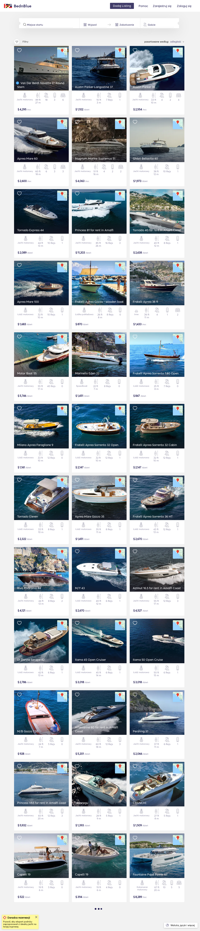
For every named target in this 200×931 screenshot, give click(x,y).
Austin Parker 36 (144, 87)
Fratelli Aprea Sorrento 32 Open (96, 445)
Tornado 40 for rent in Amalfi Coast (157, 230)
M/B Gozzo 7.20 (27, 731)
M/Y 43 (80, 588)
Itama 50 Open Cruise (148, 660)
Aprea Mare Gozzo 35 (89, 516)
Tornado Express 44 (30, 230)
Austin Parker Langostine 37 (94, 87)
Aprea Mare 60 (27, 158)
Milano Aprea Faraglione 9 (35, 445)
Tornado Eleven (27, 516)
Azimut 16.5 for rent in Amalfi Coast (157, 588)
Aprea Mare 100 (28, 302)
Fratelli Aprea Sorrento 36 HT (153, 516)
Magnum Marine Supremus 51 (95, 158)
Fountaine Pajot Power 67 (150, 874)
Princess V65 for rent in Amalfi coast (41, 803)
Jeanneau (81, 803)
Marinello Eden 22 (87, 373)
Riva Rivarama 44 (29, 588)
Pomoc (143, 6)
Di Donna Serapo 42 (31, 660)
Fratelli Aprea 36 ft (145, 302)
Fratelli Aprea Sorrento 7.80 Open (156, 373)
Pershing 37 (140, 731)
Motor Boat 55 (27, 373)
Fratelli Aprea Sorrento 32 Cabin (155, 445)
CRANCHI (139, 803)
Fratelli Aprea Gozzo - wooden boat (99, 302)
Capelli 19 (23, 874)
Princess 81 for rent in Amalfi (94, 230)
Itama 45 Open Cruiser (90, 660)
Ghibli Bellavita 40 (145, 158)
